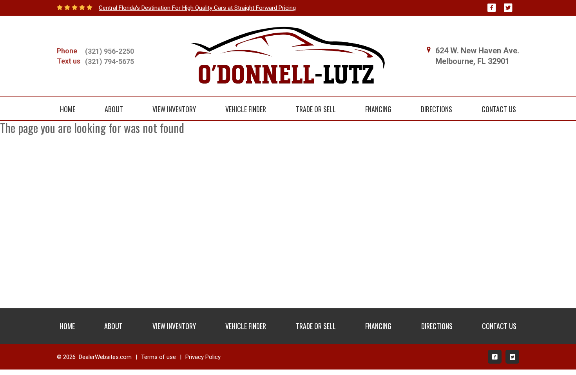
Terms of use (158, 356)
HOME (67, 109)
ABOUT (114, 109)
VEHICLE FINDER (245, 109)
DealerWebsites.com (105, 356)
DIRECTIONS (436, 109)
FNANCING (378, 109)
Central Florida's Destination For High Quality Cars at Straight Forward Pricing (197, 7)
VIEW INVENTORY (174, 109)
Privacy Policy (203, 356)
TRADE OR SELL (316, 109)
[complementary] (552, 351)
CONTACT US (499, 109)
